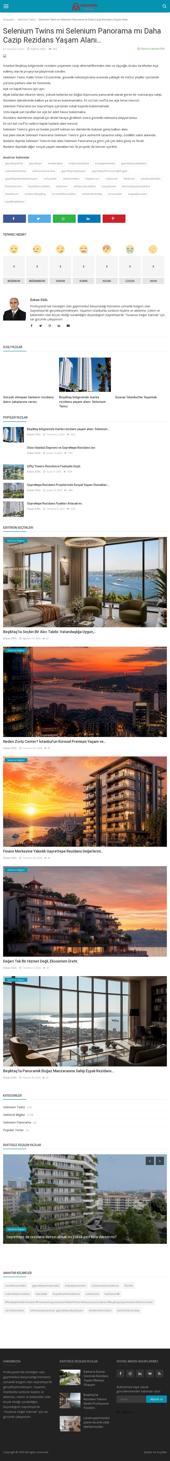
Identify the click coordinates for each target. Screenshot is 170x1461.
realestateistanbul (15, 171)
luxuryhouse (109, 186)
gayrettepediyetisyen (73, 171)
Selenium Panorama (17, 1122)
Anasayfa (8, 19)
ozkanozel (112, 178)
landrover (62, 186)
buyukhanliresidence (66, 1294)
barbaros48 (112, 1294)
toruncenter (115, 194)
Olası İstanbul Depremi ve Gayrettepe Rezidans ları (61, 447)
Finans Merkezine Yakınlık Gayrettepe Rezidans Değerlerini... (53, 851)
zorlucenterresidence (105, 1285)
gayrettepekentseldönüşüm (21, 178)
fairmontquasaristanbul (136, 186)
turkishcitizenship (92, 194)
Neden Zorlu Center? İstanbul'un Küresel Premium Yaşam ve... (54, 741)
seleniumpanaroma (43, 171)
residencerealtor (15, 1285)
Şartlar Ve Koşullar (155, 1452)
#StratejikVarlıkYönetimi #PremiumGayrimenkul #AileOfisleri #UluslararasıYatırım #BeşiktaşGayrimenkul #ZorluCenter (79, 1302)
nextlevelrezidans (100, 1310)
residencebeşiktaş (35, 194)
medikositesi (55, 163)
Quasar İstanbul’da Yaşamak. (136, 397)
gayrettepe (35, 163)
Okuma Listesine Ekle (152, 48)
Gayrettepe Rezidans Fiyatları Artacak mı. (55, 503)
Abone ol (157, 1399)
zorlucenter (50, 178)
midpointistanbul (79, 163)
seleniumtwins (71, 178)
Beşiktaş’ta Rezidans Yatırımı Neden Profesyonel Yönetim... (96, 1401)
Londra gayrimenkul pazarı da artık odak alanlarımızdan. (96, 1422)
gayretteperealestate (45, 1285)
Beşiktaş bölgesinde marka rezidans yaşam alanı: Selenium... (68, 429)
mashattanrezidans (17, 1294)
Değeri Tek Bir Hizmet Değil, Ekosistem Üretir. (40, 961)
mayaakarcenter (137, 194)
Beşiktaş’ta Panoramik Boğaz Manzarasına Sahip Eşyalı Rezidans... (58, 1071)
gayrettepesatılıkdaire (134, 163)
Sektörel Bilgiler (14, 1115)
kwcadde (41, 1294)
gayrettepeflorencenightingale (109, 171)
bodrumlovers (13, 186)
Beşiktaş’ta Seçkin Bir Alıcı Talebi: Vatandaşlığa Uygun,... (49, 632)
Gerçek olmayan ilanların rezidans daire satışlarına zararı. (28, 399)
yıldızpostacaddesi (85, 186)
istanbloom (11, 194)
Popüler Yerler (13, 1130)
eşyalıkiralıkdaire (15, 201)
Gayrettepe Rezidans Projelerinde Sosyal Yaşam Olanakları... (68, 485)
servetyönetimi (14, 1310)
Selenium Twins (26, 19)
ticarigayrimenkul (105, 163)
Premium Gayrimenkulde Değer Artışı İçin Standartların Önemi (56, 1237)
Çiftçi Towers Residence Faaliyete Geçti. (54, 466)
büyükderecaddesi (39, 186)
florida (129, 1285)
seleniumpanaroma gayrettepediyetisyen (56, 1310)
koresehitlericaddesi (64, 194)
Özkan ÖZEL (39, 300)
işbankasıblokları (151, 178)
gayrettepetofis (14, 163)
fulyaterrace (92, 178)
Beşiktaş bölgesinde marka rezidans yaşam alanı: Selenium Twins (82, 401)
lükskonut (129, 178)
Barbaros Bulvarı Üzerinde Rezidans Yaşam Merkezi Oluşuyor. (96, 1378)
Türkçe (126, 1412)
